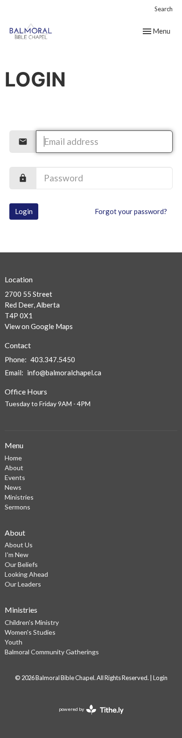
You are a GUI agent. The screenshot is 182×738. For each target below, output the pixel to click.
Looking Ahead (26, 574)
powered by (86, 717)
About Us (19, 545)
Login (24, 211)
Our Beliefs (21, 564)
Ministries (19, 497)
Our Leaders (23, 584)
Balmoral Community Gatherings (52, 652)
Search (163, 9)
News (13, 487)
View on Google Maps (39, 326)
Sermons (17, 507)
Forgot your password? (131, 211)
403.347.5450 (52, 359)
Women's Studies (30, 632)
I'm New (16, 555)
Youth (13, 642)
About (14, 468)
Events (15, 477)
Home (13, 458)
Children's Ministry (32, 622)
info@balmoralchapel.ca (64, 372)
